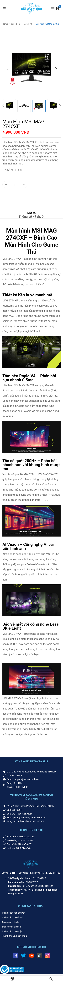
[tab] (31, 213)
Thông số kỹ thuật (31, 216)
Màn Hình (28, 24)
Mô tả (31, 213)
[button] (57, 8)
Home (5, 24)
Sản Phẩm (15, 24)
